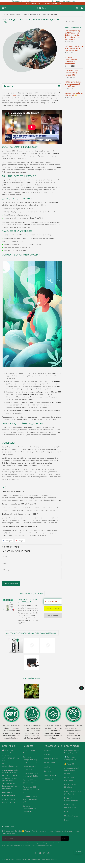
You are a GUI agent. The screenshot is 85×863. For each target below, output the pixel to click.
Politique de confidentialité (70, 806)
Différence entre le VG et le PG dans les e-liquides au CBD (74, 48)
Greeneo (47, 750)
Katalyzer (47, 771)
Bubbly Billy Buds (51, 759)
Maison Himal (49, 763)
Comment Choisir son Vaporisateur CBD (30, 799)
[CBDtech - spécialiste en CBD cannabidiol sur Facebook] (35, 853)
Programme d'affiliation (69, 778)
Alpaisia (47, 767)
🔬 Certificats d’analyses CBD (70, 758)
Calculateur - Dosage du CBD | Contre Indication (30, 759)
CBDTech (5, 14)
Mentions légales (71, 816)
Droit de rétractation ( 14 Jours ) (72, 792)
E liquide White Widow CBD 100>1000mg (28, 601)
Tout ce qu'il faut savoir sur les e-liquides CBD (71, 73)
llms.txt (67, 820)
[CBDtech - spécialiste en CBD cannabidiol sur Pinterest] (40, 853)
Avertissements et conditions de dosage (71, 770)
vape (14, 95)
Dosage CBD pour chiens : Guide (30, 781)
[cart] (82, 8)
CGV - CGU (68, 812)
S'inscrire (64, 838)
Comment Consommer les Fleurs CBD (29, 808)
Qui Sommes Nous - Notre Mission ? (72, 751)
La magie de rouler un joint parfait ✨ (74, 94)
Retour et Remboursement (71, 799)
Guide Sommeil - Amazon (29, 751)
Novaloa (47, 754)
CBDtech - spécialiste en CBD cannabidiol (24, 860)
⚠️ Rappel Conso (71, 764)
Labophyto (48, 779)
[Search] (77, 8)
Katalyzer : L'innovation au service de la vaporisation (71, 60)
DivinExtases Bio (50, 775)
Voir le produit (52, 615)
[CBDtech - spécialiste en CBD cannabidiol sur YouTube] (48, 853)
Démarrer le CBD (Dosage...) (30, 767)
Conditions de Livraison (70, 785)
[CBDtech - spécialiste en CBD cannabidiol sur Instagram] (44, 853)
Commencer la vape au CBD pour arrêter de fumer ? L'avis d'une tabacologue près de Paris (73, 35)
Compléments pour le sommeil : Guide (31, 774)
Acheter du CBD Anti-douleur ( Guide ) (31, 789)
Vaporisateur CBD (16, 14)
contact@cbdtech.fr (10, 766)
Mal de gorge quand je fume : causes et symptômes (73, 84)
